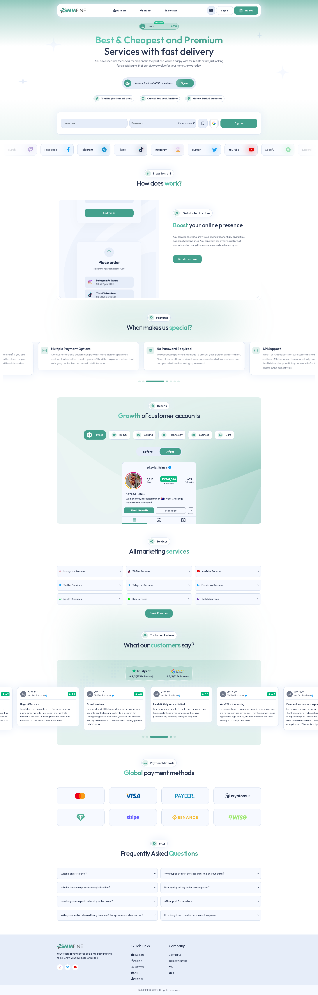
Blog (171, 972)
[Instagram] (60, 967)
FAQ (171, 966)
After (170, 451)
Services (172, 10)
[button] (139, 381)
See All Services (159, 613)
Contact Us (175, 954)
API (136, 972)
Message (171, 510)
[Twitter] (67, 967)
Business (121, 10)
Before (148, 451)
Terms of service (178, 960)
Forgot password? (186, 123)
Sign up (185, 83)
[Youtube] (75, 967)
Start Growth (139, 510)
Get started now (187, 259)
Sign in (147, 10)
